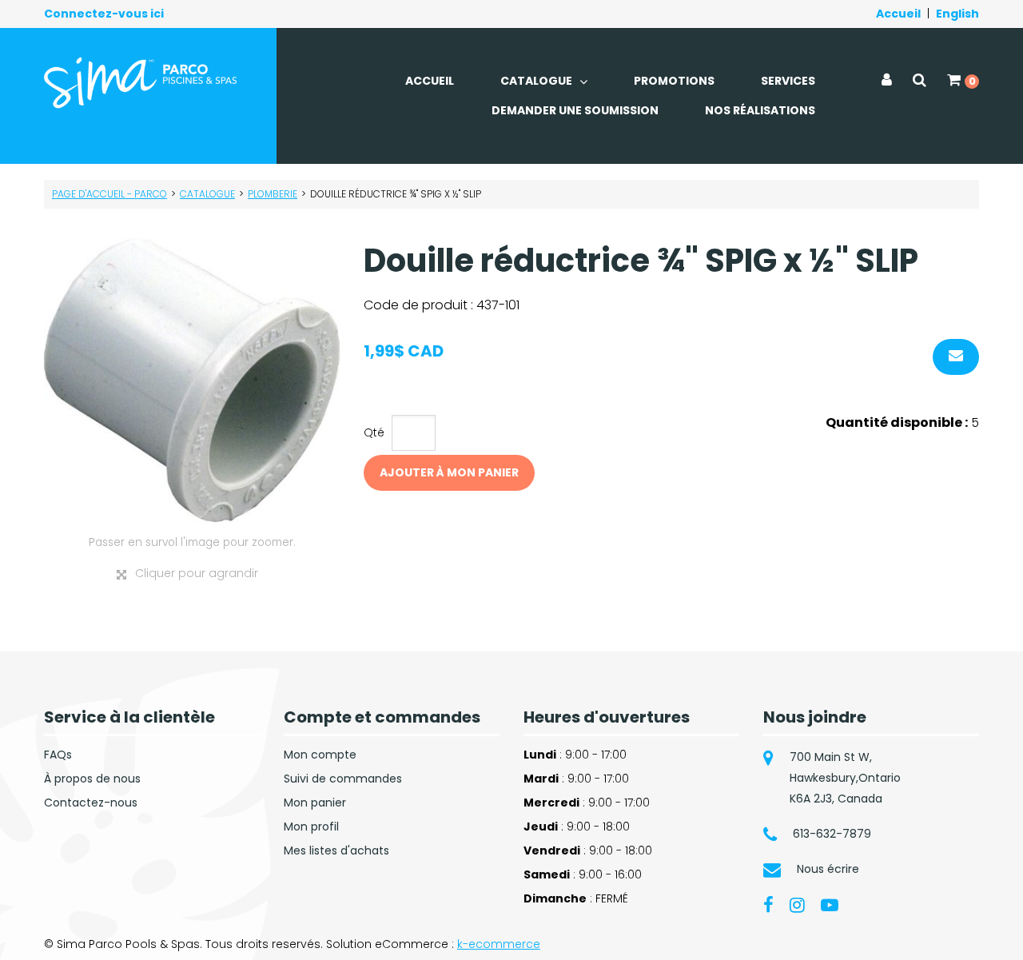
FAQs (58, 755)
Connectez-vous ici (104, 14)
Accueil (898, 14)
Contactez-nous (90, 803)
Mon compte (320, 755)
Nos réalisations (760, 110)
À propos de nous (92, 779)
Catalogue (537, 81)
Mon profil (311, 827)
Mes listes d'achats (336, 850)
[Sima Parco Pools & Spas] (141, 83)
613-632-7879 (832, 834)
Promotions (674, 81)
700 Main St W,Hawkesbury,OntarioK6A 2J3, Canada (845, 778)
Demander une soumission (575, 110)
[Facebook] (768, 904)
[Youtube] (829, 904)
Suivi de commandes (343, 779)
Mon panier (315, 803)
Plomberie (272, 194)
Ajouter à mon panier (449, 472)
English (957, 14)
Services (788, 81)
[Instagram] (797, 904)
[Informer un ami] (956, 357)
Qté (374, 432)
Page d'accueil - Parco (109, 194)
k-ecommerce (498, 944)
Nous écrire (828, 869)
